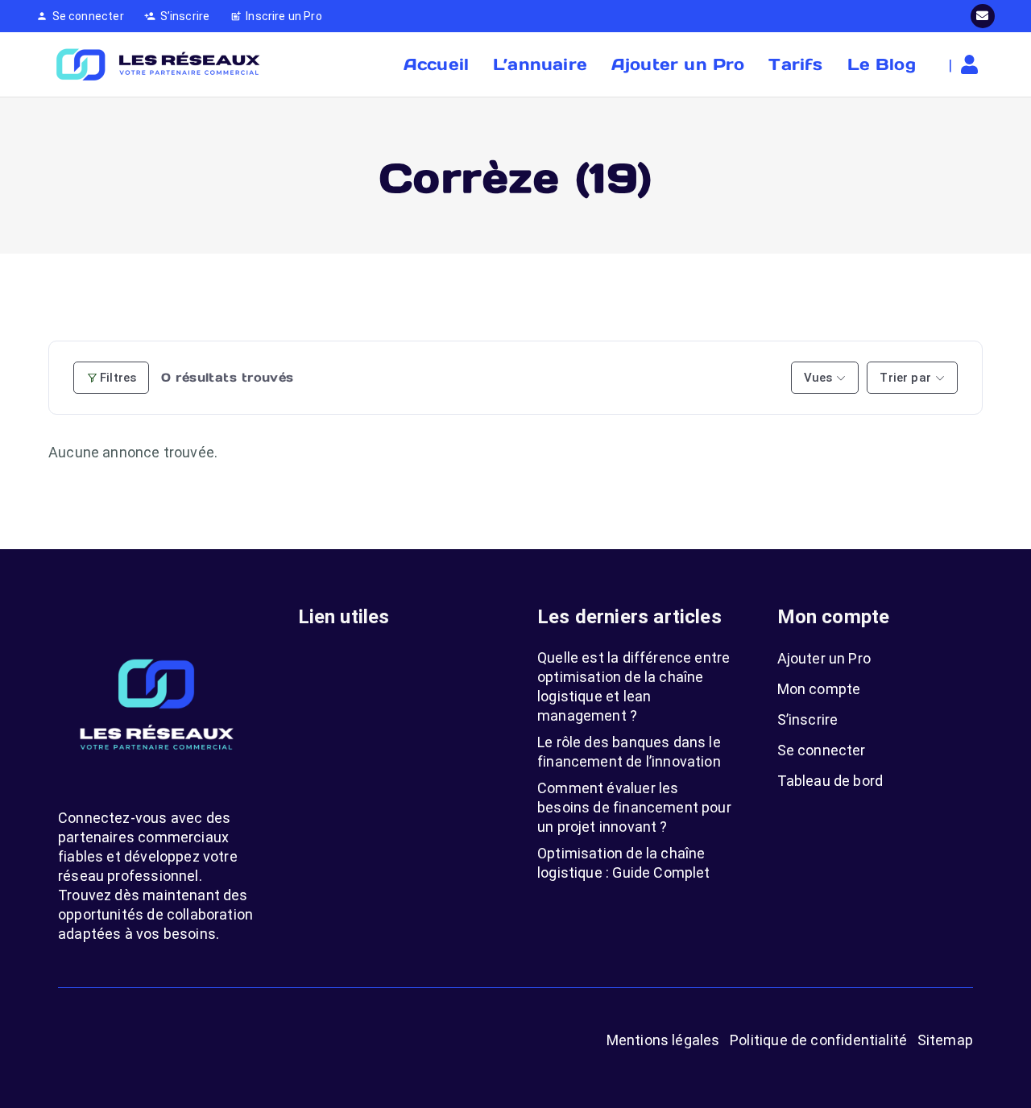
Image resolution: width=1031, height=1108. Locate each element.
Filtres (118, 377)
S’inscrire (807, 719)
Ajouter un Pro (824, 658)
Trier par (905, 377)
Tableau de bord (830, 780)
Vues (818, 377)
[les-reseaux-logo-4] (157, 64)
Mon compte (819, 688)
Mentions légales (663, 1040)
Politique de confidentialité (818, 1040)
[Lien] (973, 64)
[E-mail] (983, 16)
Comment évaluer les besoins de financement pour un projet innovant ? (634, 807)
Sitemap (945, 1040)
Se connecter (821, 750)
